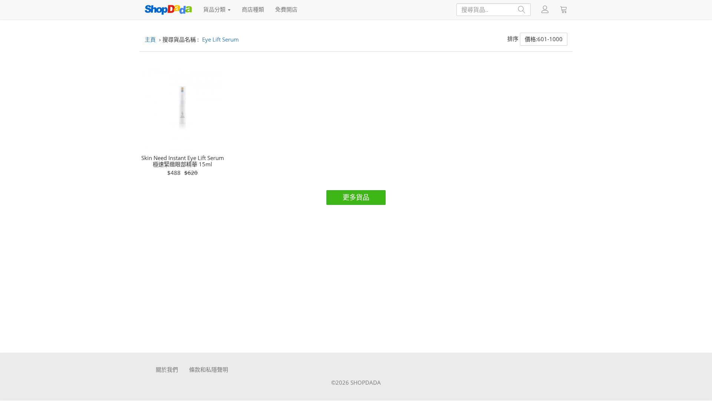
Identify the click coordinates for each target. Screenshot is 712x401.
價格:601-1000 (544, 39)
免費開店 (286, 9)
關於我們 (167, 369)
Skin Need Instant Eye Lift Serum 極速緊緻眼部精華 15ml (182, 161)
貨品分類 (215, 9)
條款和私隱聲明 (208, 369)
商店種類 (253, 9)
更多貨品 (356, 197)
